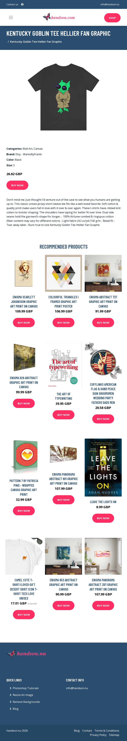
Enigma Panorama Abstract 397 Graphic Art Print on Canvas (103, 584)
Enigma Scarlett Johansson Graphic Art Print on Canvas (24, 301)
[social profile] (22, 4)
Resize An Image (23, 695)
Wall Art (27, 148)
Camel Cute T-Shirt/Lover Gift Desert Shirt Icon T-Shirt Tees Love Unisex (24, 589)
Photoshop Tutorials (26, 688)
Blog (16, 709)
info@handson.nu (110, 4)
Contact (87, 730)
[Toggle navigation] (10, 17)
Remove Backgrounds (26, 702)
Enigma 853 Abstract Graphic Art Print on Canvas (63, 584)
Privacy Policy (98, 735)
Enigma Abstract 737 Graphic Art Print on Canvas (103, 301)
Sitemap (114, 735)
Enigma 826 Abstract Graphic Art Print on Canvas (24, 382)
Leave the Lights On (103, 502)
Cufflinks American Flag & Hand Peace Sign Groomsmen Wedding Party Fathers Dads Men (103, 393)
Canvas (38, 148)
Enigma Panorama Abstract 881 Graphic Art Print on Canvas (63, 478)
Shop (112, 17)
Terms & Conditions (107, 730)
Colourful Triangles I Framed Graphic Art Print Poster (63, 301)
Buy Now (17, 185)
